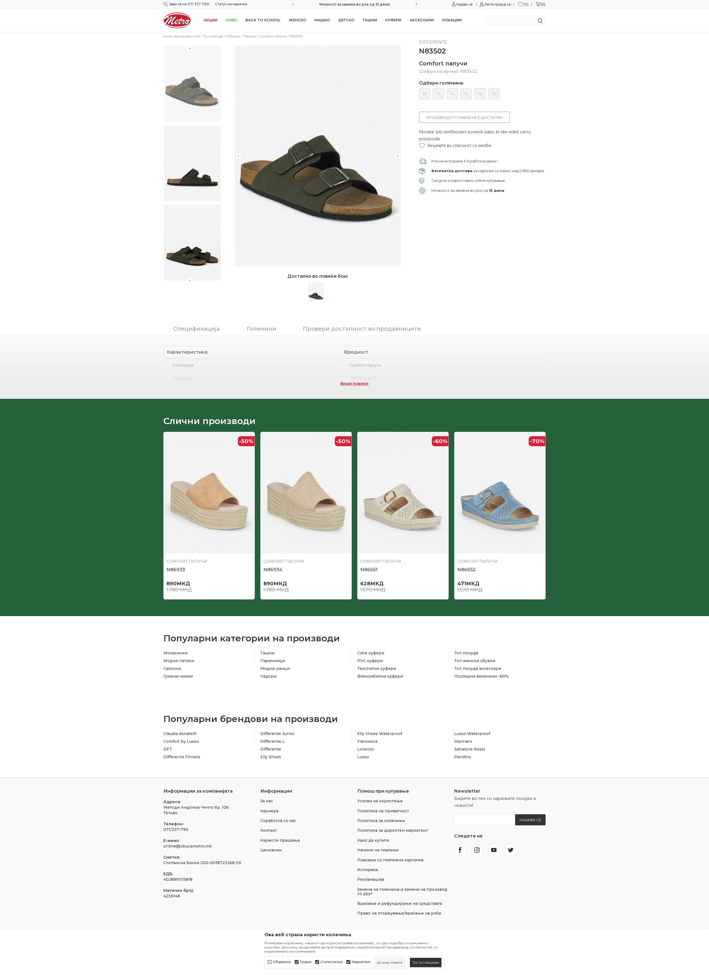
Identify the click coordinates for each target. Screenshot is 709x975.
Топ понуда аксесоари (477, 668)
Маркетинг (361, 962)
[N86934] (306, 492)
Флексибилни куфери (380, 676)
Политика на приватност (383, 810)
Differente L (272, 741)
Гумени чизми (178, 676)
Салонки (172, 668)
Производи (213, 36)
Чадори (268, 676)
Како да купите (373, 840)
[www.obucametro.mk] (177, 20)
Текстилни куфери (376, 668)
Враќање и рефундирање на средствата (399, 903)
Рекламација (370, 879)
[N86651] (403, 492)
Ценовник (271, 850)
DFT (167, 749)
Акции (210, 20)
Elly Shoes (270, 756)
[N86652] (499, 492)
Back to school (263, 20)
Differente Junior (277, 733)
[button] (455, 145)
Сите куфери (370, 652)
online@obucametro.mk (187, 846)
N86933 (175, 569)
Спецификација (196, 328)
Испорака (367, 869)
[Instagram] (476, 850)
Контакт (268, 830)
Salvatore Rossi (469, 749)
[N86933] (209, 492)
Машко (322, 20)
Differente (270, 749)
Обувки (233, 36)
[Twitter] (510, 850)
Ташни (370, 20)
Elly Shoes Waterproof (379, 733)
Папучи (249, 36)
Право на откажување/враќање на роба (399, 913)
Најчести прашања (280, 840)
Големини (261, 328)
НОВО (231, 20)
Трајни (305, 962)
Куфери (393, 20)
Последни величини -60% (481, 676)
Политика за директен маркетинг (392, 830)
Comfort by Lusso (181, 741)
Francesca (367, 741)
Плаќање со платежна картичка (390, 859)
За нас (266, 800)
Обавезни (282, 962)
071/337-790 (175, 829)
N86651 (368, 569)
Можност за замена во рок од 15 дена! (354, 4)
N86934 (272, 569)
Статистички (331, 962)
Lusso (363, 756)
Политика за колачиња (381, 820)
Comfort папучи (273, 36)
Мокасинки (175, 652)
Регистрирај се (498, 4)
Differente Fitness (181, 756)
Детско (346, 20)
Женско (297, 20)
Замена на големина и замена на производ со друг (402, 891)
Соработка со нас (278, 820)
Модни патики (178, 660)
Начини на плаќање (378, 850)
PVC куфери (370, 660)
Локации (452, 20)
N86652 (466, 569)
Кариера (269, 810)
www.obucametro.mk (181, 36)
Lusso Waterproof (472, 733)
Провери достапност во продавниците (362, 328)
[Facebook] (460, 850)
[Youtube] (493, 850)
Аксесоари (422, 20)
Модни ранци (275, 668)
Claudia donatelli (179, 733)
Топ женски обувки (474, 660)
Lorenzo (365, 749)
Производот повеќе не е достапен (464, 117)
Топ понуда (466, 652)
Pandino (462, 756)
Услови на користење (380, 800)
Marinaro (463, 741)
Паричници (272, 660)
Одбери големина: (441, 83)
